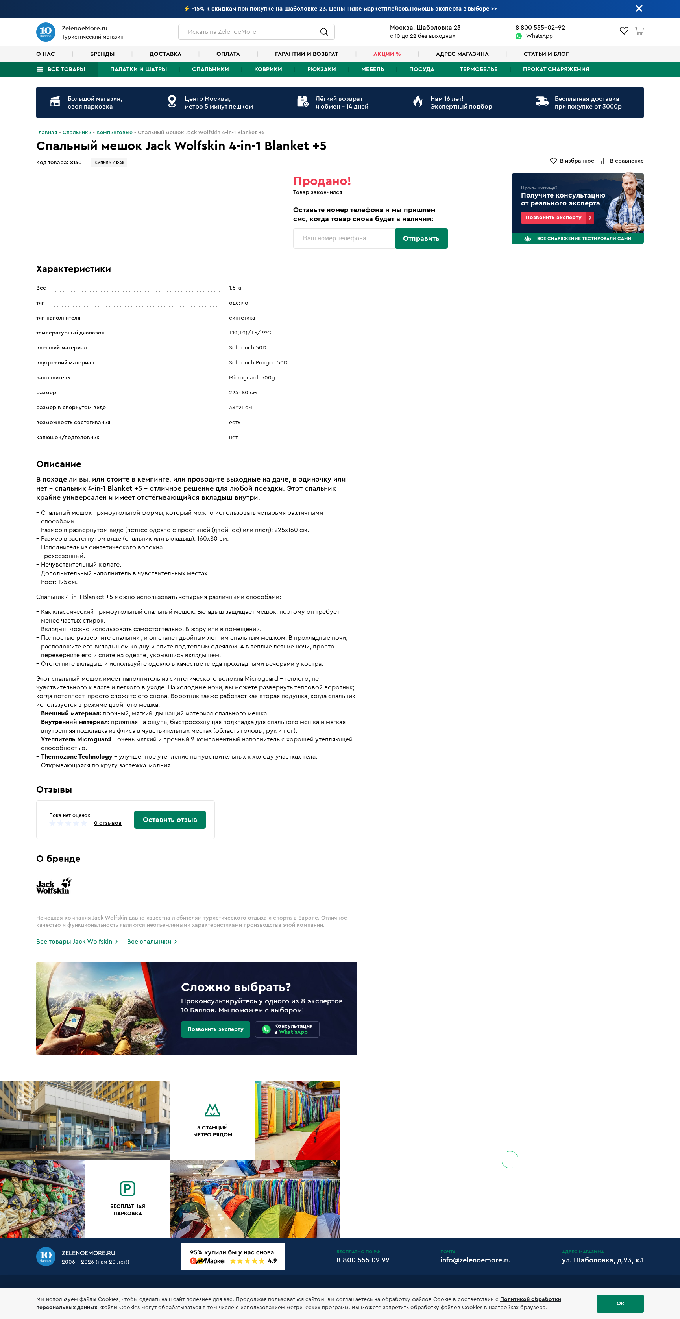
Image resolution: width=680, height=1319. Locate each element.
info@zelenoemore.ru (475, 1260)
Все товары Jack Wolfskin (74, 941)
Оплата (228, 54)
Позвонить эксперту (554, 217)
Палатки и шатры (138, 69)
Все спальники (149, 941)
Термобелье (479, 69)
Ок (620, 1303)
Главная (46, 132)
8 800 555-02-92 (540, 27)
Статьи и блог (546, 54)
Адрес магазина (462, 54)
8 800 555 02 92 (363, 1260)
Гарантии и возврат (306, 54)
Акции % (387, 54)
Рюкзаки (321, 69)
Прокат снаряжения (556, 69)
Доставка (165, 54)
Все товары (66, 69)
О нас (45, 54)
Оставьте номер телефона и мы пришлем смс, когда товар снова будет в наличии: (364, 214)
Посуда (421, 69)
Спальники (210, 69)
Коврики (268, 69)
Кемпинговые (114, 132)
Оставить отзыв (170, 819)
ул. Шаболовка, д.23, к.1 (603, 1260)
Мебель (372, 69)
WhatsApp (539, 36)
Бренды (102, 54)
